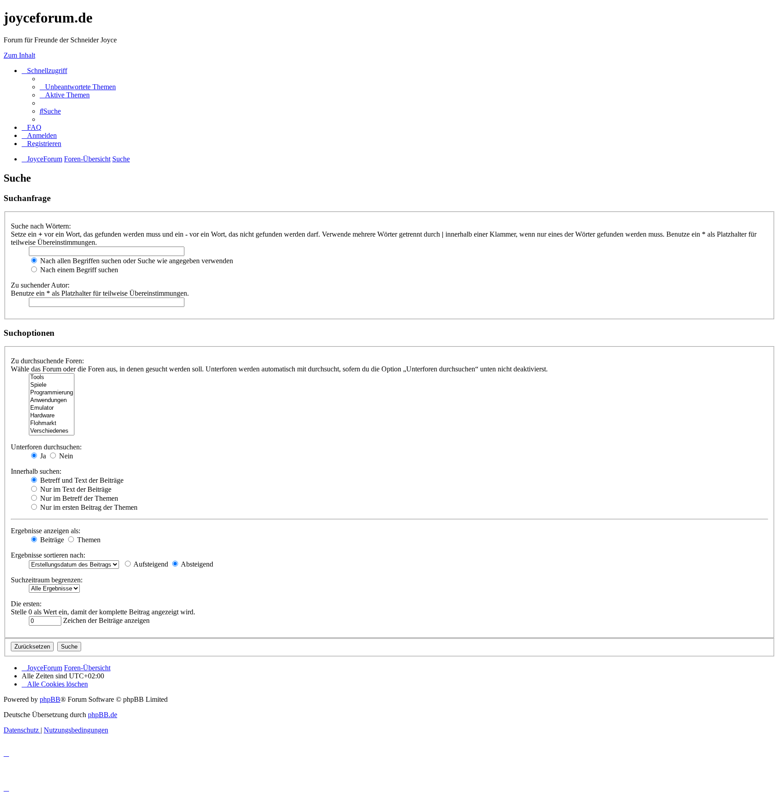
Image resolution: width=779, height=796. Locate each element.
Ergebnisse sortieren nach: (48, 555)
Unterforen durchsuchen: (46, 447)
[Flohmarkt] (51, 423)
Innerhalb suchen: (36, 471)
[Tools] (51, 377)
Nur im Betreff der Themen (78, 498)
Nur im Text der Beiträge (74, 489)
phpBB (50, 699)
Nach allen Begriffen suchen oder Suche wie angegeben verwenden (135, 261)
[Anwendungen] (51, 400)
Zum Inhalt (19, 55)
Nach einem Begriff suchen (78, 270)
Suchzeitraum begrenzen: (46, 580)
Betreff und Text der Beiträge (81, 480)
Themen (88, 540)
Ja (42, 456)
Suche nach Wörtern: (41, 226)
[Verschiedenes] (51, 431)
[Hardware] (51, 416)
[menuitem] (78, 87)
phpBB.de (102, 714)
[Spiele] (51, 385)
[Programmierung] (51, 393)
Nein (65, 456)
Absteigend (196, 564)
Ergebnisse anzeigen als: (45, 531)
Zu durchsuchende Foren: (47, 361)
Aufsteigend (150, 564)
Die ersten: (26, 604)
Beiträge (51, 540)
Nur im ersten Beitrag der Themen (87, 507)
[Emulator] (51, 408)
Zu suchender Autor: (40, 285)
